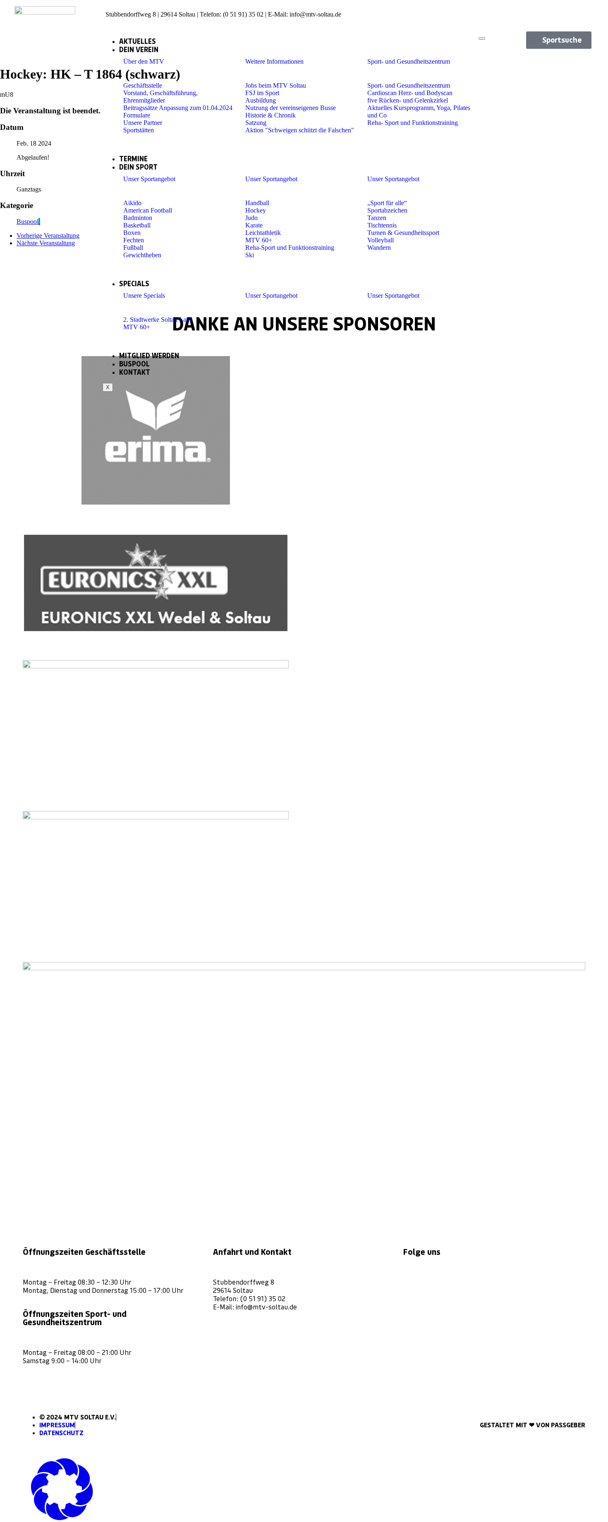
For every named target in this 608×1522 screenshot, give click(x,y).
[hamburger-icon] (482, 38)
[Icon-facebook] (570, 11)
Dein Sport (138, 167)
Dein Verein (138, 49)
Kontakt (134, 372)
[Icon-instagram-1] (556, 11)
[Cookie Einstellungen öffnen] (62, 1518)
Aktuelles (137, 41)
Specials (134, 284)
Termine (133, 159)
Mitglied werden (149, 356)
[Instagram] (412, 1280)
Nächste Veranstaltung (46, 242)
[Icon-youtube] (583, 11)
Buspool (134, 364)
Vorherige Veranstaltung (48, 235)
